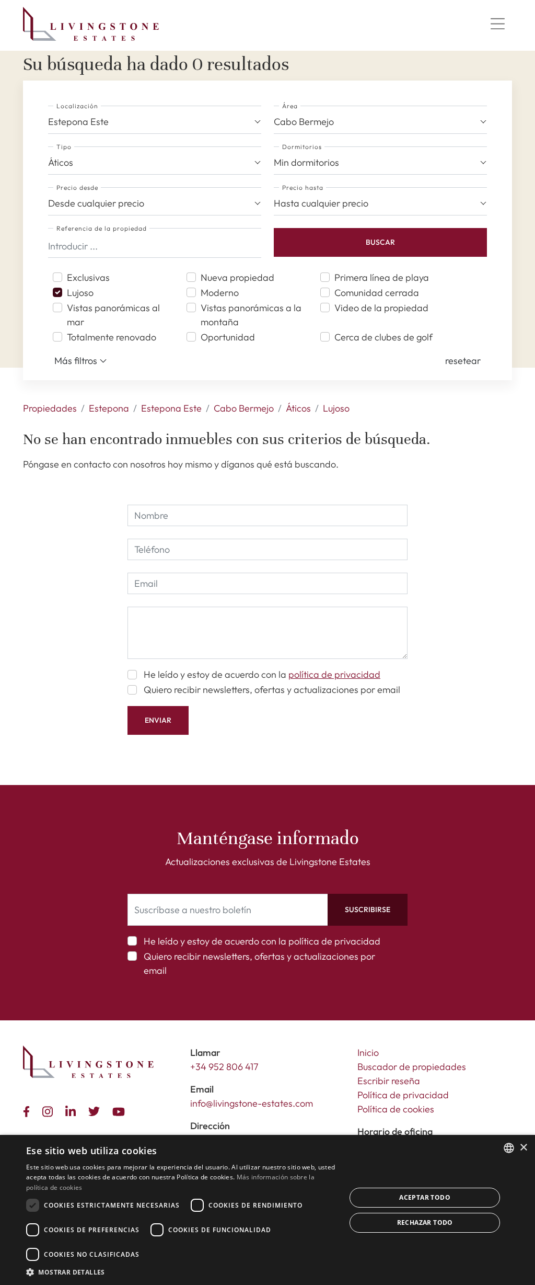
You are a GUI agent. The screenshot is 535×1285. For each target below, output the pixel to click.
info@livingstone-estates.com (251, 1103)
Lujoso (80, 293)
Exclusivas (88, 277)
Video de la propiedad (381, 308)
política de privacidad (334, 674)
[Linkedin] (72, 1110)
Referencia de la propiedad (101, 228)
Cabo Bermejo (244, 408)
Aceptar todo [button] (424, 1197)
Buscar (380, 242)
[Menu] (497, 24)
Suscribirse (367, 909)
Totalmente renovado (111, 337)
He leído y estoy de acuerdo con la (262, 674)
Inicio (368, 1053)
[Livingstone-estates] (88, 1061)
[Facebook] (28, 1111)
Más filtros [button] (76, 361)
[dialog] (267, 1210)
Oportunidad (228, 337)
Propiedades (50, 408)
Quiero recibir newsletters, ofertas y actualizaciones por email (272, 690)
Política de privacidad (403, 1095)
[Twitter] (96, 1111)
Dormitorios (302, 147)
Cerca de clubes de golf (383, 337)
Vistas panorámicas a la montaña (251, 315)
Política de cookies (395, 1109)
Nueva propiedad (237, 277)
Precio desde (77, 187)
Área (290, 106)
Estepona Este (171, 408)
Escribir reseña (388, 1081)
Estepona (109, 408)
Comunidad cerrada (376, 293)
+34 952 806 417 (224, 1067)
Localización (77, 106)
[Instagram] (49, 1110)
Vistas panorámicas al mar (113, 315)
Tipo (64, 147)
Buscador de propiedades (411, 1067)
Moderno (220, 293)
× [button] (523, 1148)
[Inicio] (91, 23)
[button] (463, 361)
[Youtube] (120, 1111)
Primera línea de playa (381, 277)
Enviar (158, 720)
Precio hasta (302, 187)
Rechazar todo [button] (425, 1222)
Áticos (298, 408)
